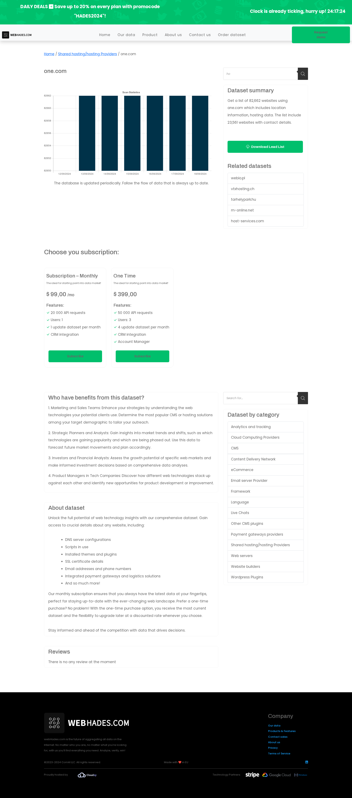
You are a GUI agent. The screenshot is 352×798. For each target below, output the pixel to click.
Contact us (200, 34)
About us (173, 34)
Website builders (245, 566)
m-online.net (242, 210)
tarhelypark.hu (243, 199)
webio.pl (238, 178)
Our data (126, 34)
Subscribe (75, 356)
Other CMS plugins (247, 523)
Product (150, 34)
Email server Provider (249, 480)
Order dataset (232, 34)
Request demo (321, 35)
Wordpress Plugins (247, 577)
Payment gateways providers (257, 534)
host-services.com (247, 221)
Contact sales (277, 737)
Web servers (242, 555)
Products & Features (282, 731)
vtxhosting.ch (242, 188)
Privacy (273, 748)
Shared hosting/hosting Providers (87, 54)
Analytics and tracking (251, 426)
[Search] (303, 74)
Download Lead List (267, 147)
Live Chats (240, 512)
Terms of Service (279, 753)
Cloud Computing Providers (255, 437)
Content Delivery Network (253, 459)
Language (240, 502)
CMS (235, 448)
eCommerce (242, 469)
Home (104, 34)
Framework (240, 491)
